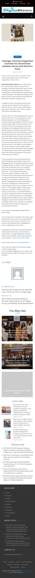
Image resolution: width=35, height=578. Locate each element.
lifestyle (8, 262)
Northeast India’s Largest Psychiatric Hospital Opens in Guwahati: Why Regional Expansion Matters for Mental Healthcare (18, 478)
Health (8, 498)
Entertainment (10, 501)
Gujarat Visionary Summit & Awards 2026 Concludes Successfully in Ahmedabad (17, 362)
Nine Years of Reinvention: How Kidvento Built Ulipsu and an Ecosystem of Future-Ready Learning (22, 422)
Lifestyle (7, 3)
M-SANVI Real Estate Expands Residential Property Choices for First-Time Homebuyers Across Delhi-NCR (23, 434)
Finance (8, 504)
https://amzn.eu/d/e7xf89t (21, 238)
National (8, 507)
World (28, 3)
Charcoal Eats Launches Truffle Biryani (17, 392)
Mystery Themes (28, 572)
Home (8, 493)
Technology (22, 3)
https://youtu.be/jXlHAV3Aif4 (20, 242)
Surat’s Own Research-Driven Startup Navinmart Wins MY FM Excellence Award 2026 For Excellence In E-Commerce (18, 471)
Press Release (14, 3)
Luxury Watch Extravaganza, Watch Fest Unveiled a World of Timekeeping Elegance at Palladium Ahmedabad (17, 333)
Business (9, 496)
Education (9, 510)
